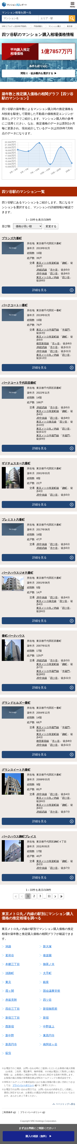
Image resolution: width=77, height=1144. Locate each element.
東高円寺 (48, 1035)
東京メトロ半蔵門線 (47, 329)
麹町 (64, 262)
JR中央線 (41, 273)
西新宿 (9, 1026)
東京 (8, 982)
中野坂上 (48, 1026)
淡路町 (9, 973)
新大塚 (47, 946)
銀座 (46, 982)
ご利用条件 (7, 1112)
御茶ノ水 (48, 964)
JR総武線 (41, 269)
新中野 (9, 1035)
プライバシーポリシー (23, 1085)
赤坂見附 (11, 999)
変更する (51, 226)
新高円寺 (11, 1044)
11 (49, 896)
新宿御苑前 (50, 1008)
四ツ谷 (54, 273)
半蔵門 (66, 329)
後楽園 (47, 955)
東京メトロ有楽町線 (47, 262)
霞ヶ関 (9, 990)
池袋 (8, 946)
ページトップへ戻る (65, 1104)
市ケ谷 (54, 269)
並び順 (6, 226)
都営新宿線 (42, 343)
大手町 (47, 973)
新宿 (46, 1017)
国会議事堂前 (51, 990)
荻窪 (8, 1053)
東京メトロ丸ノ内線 (47, 277)
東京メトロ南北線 (46, 421)
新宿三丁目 (12, 1017)
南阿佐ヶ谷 (50, 1044)
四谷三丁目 (12, 1008)
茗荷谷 (9, 955)
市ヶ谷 (56, 343)
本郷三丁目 (12, 964)
